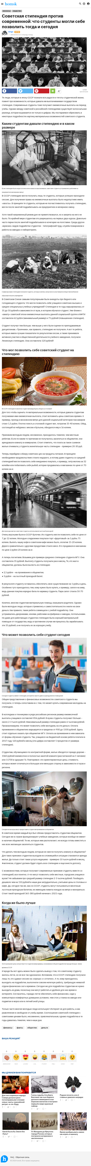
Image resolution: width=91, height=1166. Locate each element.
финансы (7, 1027)
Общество (17, 11)
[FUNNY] (44, 1057)
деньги (44, 1027)
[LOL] (34, 1057)
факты (20, 1027)
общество (32, 1027)
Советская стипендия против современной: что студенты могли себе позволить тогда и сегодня (43, 21)
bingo (10, 31)
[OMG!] (62, 1057)
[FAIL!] (53, 1057)
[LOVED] (25, 1057)
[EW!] (72, 1057)
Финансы (6, 11)
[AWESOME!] (6, 1057)
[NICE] (15, 1057)
